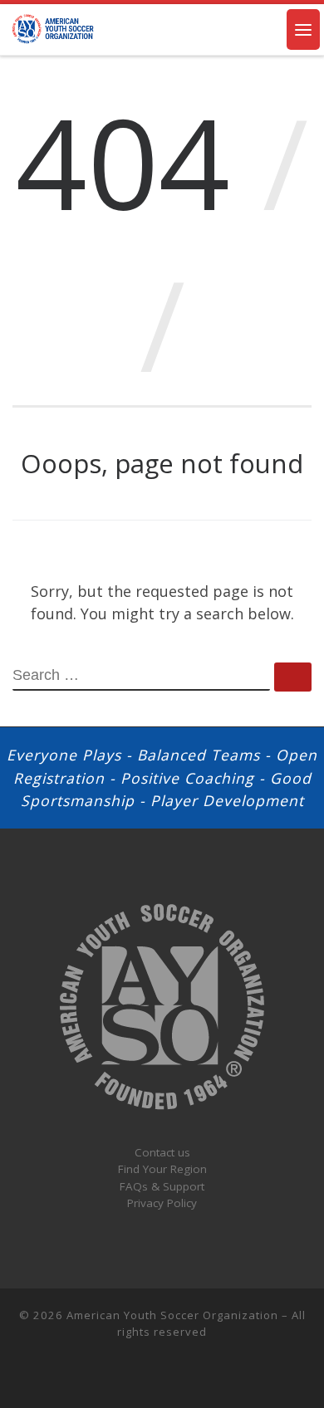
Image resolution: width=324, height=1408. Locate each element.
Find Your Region (162, 1168)
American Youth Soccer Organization (172, 1315)
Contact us (162, 1152)
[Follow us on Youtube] (201, 1375)
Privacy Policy (162, 1202)
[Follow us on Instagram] (124, 1375)
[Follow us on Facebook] (175, 1375)
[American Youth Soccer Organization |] (53, 27)
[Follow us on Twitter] (149, 1375)
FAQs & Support (162, 1186)
